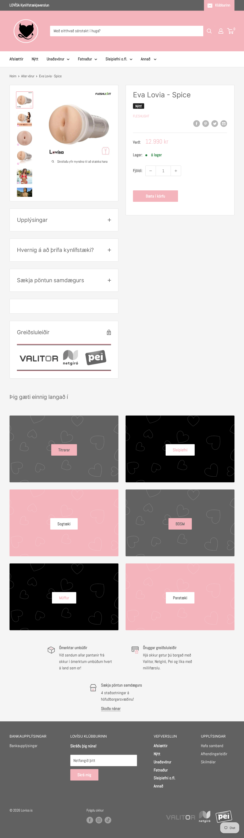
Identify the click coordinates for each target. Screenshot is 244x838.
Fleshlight (141, 116)
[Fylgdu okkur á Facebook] (89, 820)
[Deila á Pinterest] (205, 123)
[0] (231, 31)
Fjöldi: (137, 170)
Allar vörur (27, 76)
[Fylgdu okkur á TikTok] (108, 820)
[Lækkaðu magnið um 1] (151, 171)
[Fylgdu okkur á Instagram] (99, 820)
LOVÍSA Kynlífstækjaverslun (29, 5)
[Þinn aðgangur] (221, 31)
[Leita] (209, 31)
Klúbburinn (222, 5)
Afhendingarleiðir (214, 753)
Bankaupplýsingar (23, 745)
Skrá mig (84, 774)
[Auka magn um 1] (176, 171)
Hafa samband (212, 745)
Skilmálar (208, 762)
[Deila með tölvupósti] (223, 123)
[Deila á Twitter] (214, 123)
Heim (13, 76)
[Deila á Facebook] (196, 123)
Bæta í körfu (155, 196)
